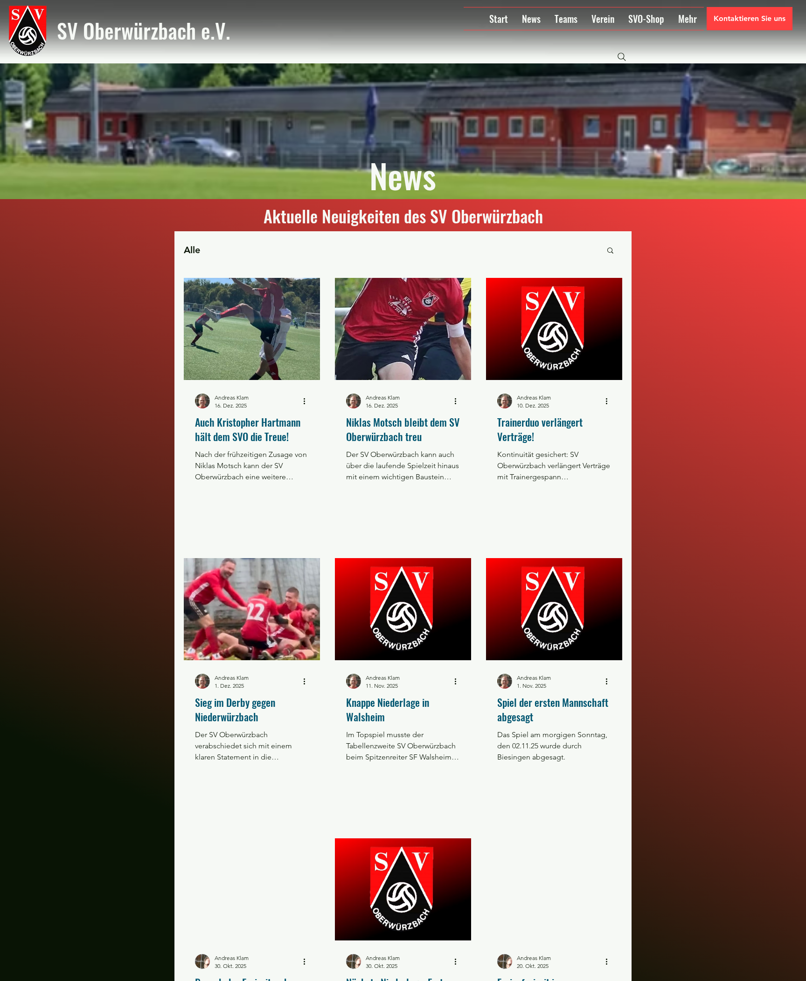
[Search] (622, 57)
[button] (610, 251)
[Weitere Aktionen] (307, 401)
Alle (192, 250)
